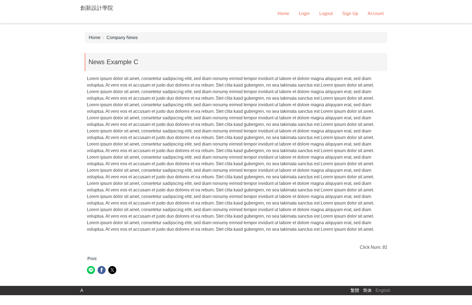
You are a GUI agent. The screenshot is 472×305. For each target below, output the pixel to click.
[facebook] (102, 271)
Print (91, 258)
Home (283, 13)
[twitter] (113, 271)
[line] (91, 271)
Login (304, 13)
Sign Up (350, 13)
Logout (326, 13)
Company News (122, 37)
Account (376, 13)
